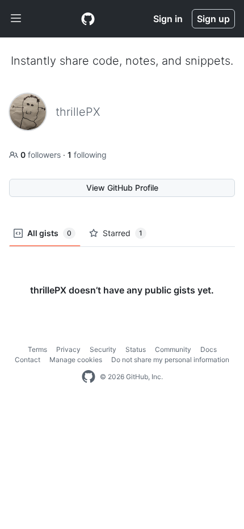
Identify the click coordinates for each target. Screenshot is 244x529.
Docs (208, 349)
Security (103, 349)
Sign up (213, 18)
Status (135, 349)
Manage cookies (75, 359)
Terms (37, 349)
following (87, 154)
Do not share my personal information (170, 359)
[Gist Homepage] (88, 19)
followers (41, 154)
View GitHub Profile (122, 187)
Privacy (68, 349)
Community (173, 349)
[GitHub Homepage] (88, 377)
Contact (27, 359)
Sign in (168, 18)
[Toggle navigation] (16, 18)
